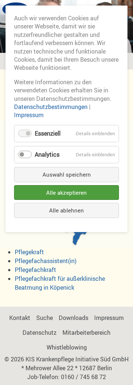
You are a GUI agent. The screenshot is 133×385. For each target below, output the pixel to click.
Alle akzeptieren (66, 192)
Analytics (47, 154)
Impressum (29, 115)
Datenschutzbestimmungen (51, 107)
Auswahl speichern (66, 174)
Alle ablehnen (66, 210)
